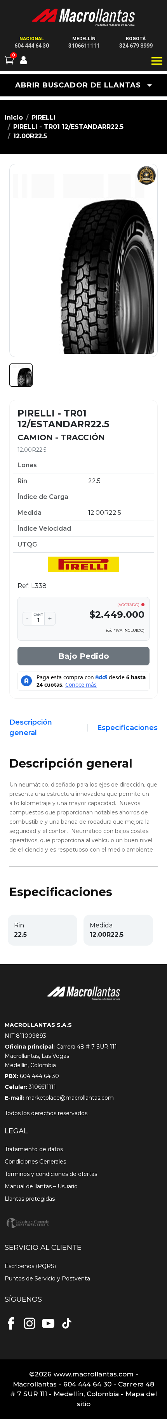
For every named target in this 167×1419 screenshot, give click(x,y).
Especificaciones (127, 727)
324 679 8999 (136, 46)
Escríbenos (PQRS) (30, 1266)
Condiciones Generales (35, 1161)
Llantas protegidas (30, 1198)
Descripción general (30, 727)
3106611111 (83, 46)
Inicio (14, 117)
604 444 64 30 (31, 46)
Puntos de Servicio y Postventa (47, 1278)
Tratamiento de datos (34, 1149)
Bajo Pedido (83, 656)
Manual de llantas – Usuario (41, 1186)
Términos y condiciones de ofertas (51, 1174)
